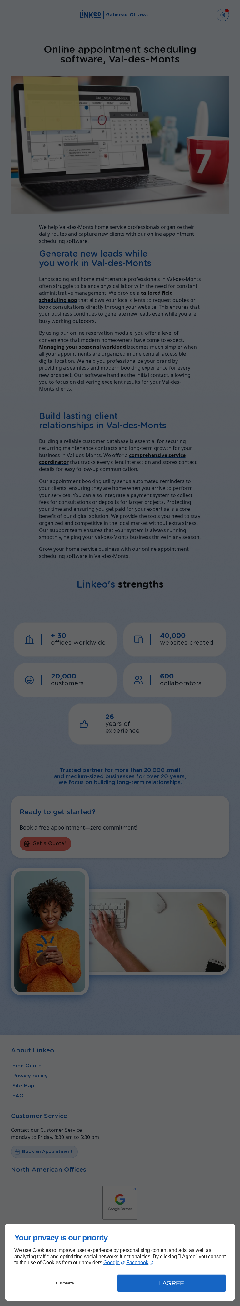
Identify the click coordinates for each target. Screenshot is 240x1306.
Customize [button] (65, 1283)
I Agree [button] (171, 1283)
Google (111, 1262)
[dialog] (120, 1262)
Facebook (137, 1262)
